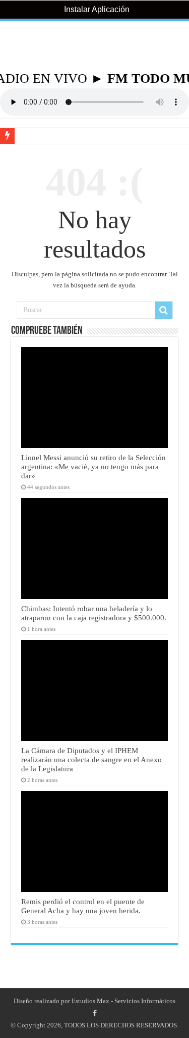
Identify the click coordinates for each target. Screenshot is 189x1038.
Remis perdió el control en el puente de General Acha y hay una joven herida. (83, 906)
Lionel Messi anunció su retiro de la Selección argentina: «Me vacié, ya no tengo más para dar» (93, 466)
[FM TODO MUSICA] (94, 46)
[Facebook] (95, 1013)
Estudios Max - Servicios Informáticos (123, 1001)
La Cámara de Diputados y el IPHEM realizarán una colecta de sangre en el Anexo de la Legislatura (91, 759)
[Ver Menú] (13, 45)
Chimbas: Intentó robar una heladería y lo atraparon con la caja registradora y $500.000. (93, 613)
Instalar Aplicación (96, 9)
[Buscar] (163, 310)
